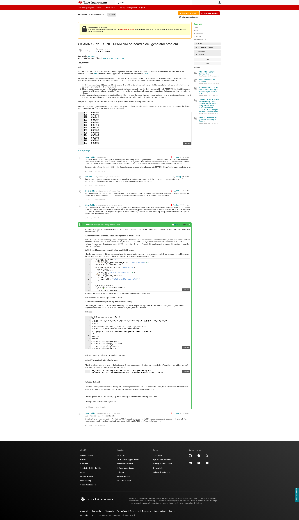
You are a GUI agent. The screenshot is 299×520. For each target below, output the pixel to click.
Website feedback (160, 511)
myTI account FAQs (124, 481)
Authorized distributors (161, 472)
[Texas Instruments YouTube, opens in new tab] (207, 464)
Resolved (198, 24)
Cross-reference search (125, 464)
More (113, 14)
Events (82, 472)
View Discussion (99, 171)
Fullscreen (187, 143)
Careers (83, 460)
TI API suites (157, 455)
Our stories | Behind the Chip (90, 468)
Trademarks (146, 511)
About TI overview (86, 455)
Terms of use (134, 511)
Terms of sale (122, 511)
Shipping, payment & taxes (162, 464)
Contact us (121, 455)
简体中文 (142, 8)
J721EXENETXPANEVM (205, 47)
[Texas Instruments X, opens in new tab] (207, 456)
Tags (207, 59)
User (219, 2)
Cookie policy (97, 511)
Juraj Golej (86, 51)
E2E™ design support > (86, 8)
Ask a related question (190, 13)
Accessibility (84, 511)
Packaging (120, 472)
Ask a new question (211, 13)
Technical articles (110, 8)
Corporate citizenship (88, 485)
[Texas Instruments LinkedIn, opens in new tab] (190, 464)
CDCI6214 (201, 51)
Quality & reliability (123, 476)
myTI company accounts (162, 460)
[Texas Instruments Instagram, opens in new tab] (190, 456)
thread (96, 74)
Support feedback (297, 494)
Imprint (171, 511)
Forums (98, 8)
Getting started (132, 8)
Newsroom (84, 464)
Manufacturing (85, 481)
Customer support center (126, 468)
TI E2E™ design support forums (128, 460)
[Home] (94, 2)
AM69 (200, 44)
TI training (121, 8)
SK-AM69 (201, 55)
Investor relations (86, 476)
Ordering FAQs (158, 468)
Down (91, 172)
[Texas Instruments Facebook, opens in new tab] (198, 456)
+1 (189, 225)
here (146, 74)
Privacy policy (109, 511)
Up (86, 172)
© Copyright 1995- (88, 515)
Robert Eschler (90, 157)
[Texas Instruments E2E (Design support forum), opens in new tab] (198, 464)
